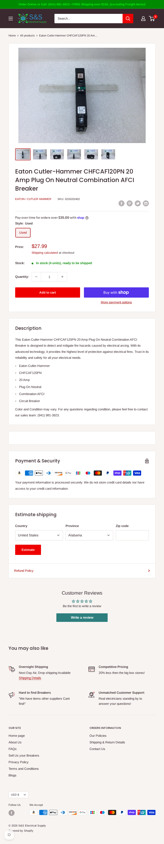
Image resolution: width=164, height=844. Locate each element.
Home (12, 35)
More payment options (116, 302)
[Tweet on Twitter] (138, 203)
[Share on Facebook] (121, 203)
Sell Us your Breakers (24, 755)
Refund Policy (24, 570)
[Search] (128, 18)
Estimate (28, 550)
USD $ (15, 794)
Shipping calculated (45, 252)
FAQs (13, 749)
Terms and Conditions (24, 768)
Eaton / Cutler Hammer (33, 199)
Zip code (122, 526)
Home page (17, 735)
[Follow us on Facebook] (12, 813)
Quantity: (22, 276)
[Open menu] (11, 18)
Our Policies (98, 735)
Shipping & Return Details (107, 742)
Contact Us (97, 749)
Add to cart (47, 292)
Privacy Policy (19, 762)
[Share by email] (146, 203)
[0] (152, 18)
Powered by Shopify (21, 830)
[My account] (143, 18)
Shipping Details (30, 678)
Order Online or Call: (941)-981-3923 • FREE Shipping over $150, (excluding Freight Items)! (82, 4)
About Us (15, 742)
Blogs (12, 775)
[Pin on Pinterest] (130, 203)
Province (72, 526)
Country (21, 526)
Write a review (82, 617)
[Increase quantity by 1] (62, 276)
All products (27, 35)
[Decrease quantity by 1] (36, 276)
